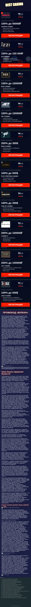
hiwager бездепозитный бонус (9, 583)
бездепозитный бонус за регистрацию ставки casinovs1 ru (15, 591)
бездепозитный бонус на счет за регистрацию (12, 587)
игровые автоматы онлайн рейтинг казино (12, 584)
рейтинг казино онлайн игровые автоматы (12, 582)
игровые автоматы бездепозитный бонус (11, 581)
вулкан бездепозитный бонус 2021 (10, 585)
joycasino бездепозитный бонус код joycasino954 (13, 586)
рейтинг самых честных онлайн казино (11, 592)
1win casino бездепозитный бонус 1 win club (12, 595)
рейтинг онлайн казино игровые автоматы (12, 588)
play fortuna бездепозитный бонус (10, 593)
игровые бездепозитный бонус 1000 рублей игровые (14, 597)
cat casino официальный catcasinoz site (11, 590)
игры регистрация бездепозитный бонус (11, 596)
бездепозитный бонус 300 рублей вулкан (11, 594)
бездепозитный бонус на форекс (9, 580)
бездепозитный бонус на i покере (10, 579)
